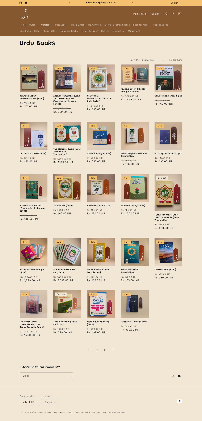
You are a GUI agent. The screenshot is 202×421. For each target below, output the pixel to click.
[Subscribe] (69, 375)
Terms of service (82, 412)
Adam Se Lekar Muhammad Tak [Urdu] (32, 97)
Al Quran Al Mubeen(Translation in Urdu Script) (99, 98)
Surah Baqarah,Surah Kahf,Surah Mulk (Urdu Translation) (167, 217)
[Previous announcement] (69, 3)
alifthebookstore (35, 412)
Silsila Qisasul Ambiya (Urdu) (32, 271)
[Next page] (113, 350)
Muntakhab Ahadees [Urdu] (98, 323)
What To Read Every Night (168, 96)
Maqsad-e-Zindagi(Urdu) (134, 322)
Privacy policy (66, 412)
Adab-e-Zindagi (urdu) (133, 206)
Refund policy (51, 412)
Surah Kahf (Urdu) (63, 206)
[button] (33, 25)
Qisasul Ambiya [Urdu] (99, 154)
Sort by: (135, 60)
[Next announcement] (132, 3)
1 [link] (89, 349)
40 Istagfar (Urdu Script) (168, 154)
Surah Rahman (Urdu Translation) (98, 271)
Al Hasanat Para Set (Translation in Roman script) (32, 208)
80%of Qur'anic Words (98, 206)
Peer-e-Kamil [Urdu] (165, 270)
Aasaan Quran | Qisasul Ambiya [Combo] (133, 90)
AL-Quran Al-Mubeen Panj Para (64, 271)
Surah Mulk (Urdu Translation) (130, 271)
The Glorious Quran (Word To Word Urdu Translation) (67, 152)
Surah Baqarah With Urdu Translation (134, 155)
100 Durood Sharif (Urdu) (33, 154)
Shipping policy (99, 412)
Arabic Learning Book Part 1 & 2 (65, 323)
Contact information (118, 412)
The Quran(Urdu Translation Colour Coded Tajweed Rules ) (32, 324)
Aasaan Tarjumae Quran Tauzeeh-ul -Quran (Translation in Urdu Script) (66, 100)
